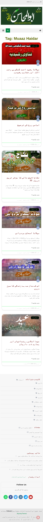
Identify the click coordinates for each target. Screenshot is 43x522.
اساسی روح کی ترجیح (28, 125)
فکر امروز (38, 411)
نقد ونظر (39, 420)
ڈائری (40, 383)
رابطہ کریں (38, 436)
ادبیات (21, 380)
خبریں (40, 397)
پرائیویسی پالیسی (35, 432)
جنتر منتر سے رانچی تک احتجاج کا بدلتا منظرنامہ (24, 460)
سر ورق (40, 441)
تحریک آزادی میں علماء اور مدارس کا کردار (27, 469)
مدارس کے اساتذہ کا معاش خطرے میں (30, 456)
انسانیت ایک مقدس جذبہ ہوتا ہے (31, 465)
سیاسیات (39, 406)
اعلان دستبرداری (26, 428)
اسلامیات (39, 388)
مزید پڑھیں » (36, 87)
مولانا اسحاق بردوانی (27, 233)
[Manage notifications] (38, 517)
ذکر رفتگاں (38, 402)
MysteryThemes (22, 513)
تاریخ (40, 393)
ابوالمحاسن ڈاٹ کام (19, 477)
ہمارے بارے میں (36, 445)
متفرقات (39, 415)
